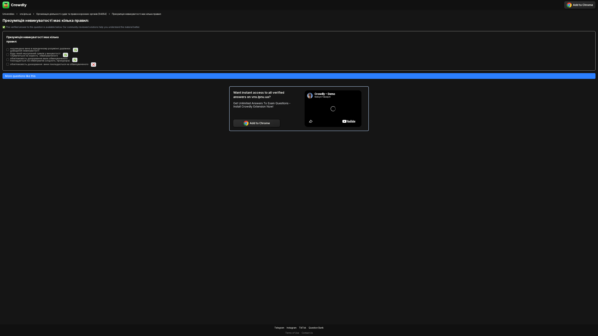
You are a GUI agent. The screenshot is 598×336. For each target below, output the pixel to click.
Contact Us (307, 332)
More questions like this (20, 76)
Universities (8, 14)
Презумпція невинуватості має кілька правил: (136, 14)
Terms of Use (292, 332)
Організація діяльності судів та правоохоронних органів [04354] (71, 14)
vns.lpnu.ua (25, 14)
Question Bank (316, 327)
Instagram (292, 327)
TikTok (302, 327)
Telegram (279, 327)
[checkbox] (7, 49)
